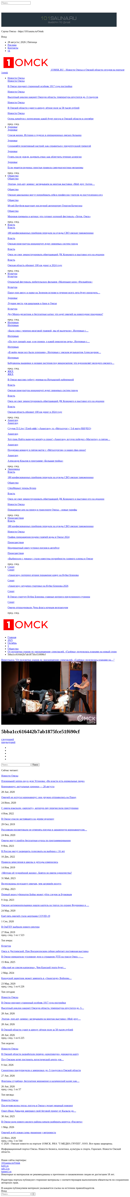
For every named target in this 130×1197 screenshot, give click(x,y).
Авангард (13, 420)
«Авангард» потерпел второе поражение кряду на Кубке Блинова (43, 575)
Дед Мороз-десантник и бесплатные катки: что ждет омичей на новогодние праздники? (55, 314)
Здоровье (12, 127)
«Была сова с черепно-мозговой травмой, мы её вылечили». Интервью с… (48, 330)
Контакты (13, 48)
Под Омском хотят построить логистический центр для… (32, 1059)
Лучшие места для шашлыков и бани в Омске (32, 303)
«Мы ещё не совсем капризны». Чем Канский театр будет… (33, 967)
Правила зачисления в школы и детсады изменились (29, 862)
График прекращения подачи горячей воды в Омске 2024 (38, 537)
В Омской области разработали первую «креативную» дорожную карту (40, 1054)
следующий (7, 739)
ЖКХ (10, 371)
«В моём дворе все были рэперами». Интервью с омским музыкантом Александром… (54, 352)
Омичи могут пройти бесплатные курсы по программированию (36, 840)
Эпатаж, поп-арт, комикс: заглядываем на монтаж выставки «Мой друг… (41, 1018)
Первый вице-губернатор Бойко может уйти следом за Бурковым (36, 894)
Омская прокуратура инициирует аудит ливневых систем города (43, 243)
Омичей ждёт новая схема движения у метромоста (28, 1132)
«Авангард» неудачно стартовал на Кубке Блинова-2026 (38, 586)
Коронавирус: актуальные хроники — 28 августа (27, 786)
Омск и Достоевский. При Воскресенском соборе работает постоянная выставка (44, 951)
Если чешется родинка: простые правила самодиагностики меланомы (45, 167)
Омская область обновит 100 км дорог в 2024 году (35, 265)
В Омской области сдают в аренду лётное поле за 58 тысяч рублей (43, 107)
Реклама (12, 45)
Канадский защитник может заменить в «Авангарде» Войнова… (36, 978)
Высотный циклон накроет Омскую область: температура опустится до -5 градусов (53, 97)
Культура (12, 273)
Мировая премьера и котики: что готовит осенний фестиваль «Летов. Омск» (49, 216)
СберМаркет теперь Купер (22, 488)
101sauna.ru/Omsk (10, 1163)
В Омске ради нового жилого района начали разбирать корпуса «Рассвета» (42, 1121)
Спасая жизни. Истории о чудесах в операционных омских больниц (44, 135)
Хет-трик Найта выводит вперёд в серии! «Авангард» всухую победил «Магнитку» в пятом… (59, 439)
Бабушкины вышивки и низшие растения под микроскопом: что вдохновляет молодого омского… (61, 363)
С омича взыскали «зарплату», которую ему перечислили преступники (39, 808)
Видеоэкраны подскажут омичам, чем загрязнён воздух (31, 883)
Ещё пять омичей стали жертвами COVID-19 (25, 916)
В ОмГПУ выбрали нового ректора (20, 926)
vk (9, 50)
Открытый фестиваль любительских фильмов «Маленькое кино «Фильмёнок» (50, 281)
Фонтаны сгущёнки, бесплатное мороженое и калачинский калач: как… (40, 1081)
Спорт (11, 566)
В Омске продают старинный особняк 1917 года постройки (40, 86)
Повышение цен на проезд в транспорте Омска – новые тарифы (42, 509)
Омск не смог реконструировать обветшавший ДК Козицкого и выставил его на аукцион (56, 254)
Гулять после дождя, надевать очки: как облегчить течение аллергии (45, 156)
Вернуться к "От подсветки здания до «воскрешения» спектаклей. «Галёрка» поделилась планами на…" (58, 659)
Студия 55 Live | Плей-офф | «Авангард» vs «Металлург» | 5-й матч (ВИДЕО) (49, 428)
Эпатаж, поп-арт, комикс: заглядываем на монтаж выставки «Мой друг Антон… (51, 184)
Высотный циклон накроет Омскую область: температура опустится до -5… (42, 1008)
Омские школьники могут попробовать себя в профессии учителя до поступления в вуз (55, 194)
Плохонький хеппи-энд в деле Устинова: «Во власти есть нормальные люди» (43, 781)
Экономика (14, 469)
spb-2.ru (5, 1168)
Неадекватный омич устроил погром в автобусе (33, 547)
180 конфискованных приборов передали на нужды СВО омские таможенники (51, 233)
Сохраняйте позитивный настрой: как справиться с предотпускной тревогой (49, 146)
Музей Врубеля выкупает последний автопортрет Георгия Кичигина (45, 205)
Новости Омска (16, 78)
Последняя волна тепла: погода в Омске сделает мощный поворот (37, 1105)
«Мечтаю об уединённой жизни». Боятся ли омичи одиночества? (36, 872)
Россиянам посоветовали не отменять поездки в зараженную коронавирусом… (44, 829)
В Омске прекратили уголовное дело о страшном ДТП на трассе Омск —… (42, 956)
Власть (11, 224)
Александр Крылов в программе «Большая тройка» (35, 460)
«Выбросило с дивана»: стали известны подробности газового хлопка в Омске (50, 558)
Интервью (13, 322)
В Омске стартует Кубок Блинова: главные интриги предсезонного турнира (49, 596)
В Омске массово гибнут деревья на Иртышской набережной (41, 379)
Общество (13, 175)
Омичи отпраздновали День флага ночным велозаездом (38, 607)
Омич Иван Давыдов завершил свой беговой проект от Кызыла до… (38, 1111)
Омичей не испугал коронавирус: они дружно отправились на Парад (38, 797)
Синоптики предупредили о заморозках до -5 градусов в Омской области (41, 1070)
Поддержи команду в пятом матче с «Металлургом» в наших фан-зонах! (47, 450)
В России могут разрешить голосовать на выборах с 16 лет (33, 851)
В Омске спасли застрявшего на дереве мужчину (27, 819)
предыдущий (8, 742)
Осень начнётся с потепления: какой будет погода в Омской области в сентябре (51, 118)
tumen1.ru (6, 1171)
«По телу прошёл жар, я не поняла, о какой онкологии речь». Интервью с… (49, 341)
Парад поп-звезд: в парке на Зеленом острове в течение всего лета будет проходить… (54, 292)
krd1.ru (5, 1165)
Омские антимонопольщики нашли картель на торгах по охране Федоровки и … (45, 905)
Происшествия (16, 518)
